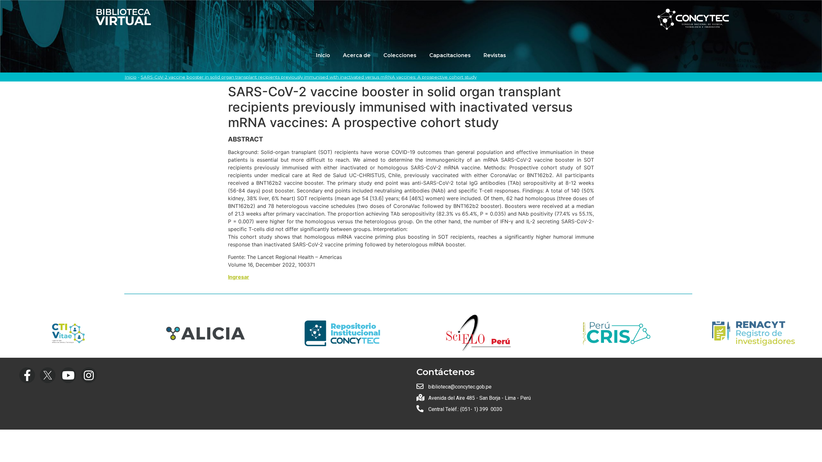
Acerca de (357, 55)
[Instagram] (89, 375)
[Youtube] (68, 375)
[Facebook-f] (27, 375)
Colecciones (399, 55)
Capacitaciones (450, 55)
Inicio (323, 55)
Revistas (495, 55)
